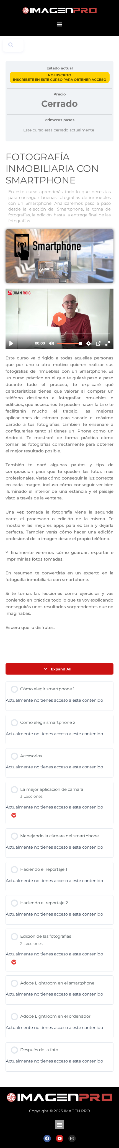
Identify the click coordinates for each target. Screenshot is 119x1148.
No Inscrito (59, 75)
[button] (59, 24)
